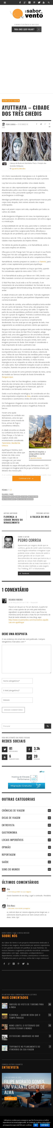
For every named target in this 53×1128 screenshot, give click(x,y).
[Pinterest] (34, 2)
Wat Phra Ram (33, 497)
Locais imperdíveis (12, 840)
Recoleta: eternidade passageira (19, 908)
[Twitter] (39, 2)
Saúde (5, 862)
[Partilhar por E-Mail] (49, 126)
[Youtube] (43, 2)
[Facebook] (20, 2)
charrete (42, 261)
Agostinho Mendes (18, 169)
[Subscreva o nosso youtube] (4, 757)
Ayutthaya (5, 497)
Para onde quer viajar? (26, 29)
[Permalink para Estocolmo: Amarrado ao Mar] (4, 1037)
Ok (36, 1125)
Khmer (17, 497)
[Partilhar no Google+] (45, 124)
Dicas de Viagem (11, 818)
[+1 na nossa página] (29, 757)
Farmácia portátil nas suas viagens (20, 892)
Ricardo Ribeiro (16, 599)
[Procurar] (5, 2)
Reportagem (9, 854)
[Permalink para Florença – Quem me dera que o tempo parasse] (4, 1016)
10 (50, 1025)
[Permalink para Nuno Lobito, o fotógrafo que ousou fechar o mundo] (4, 1027)
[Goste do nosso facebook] (29, 749)
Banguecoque (7, 377)
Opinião (6, 847)
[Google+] (24, 2)
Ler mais (44, 1125)
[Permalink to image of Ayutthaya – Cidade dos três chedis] (26, 146)
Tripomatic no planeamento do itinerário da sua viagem (24, 1048)
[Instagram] (29, 2)
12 (50, 1015)
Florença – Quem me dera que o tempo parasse (24, 1016)
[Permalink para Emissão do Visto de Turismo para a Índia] (4, 1005)
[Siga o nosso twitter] (4, 749)
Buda (12, 497)
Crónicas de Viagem (10, 100)
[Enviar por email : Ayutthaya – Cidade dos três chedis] (4, 510)
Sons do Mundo (11, 869)
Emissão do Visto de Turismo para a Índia (26, 1006)
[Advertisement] (26, 62)
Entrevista (8, 825)
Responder (34, 602)
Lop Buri (24, 497)
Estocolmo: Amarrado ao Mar (24, 1036)
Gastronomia (9, 832)
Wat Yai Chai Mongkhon (25, 499)
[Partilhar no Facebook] (36, 124)
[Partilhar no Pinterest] (49, 124)
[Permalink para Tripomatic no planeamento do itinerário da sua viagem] (4, 1048)
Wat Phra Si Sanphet (9, 499)
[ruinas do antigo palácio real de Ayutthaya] (40, 431)
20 (50, 1004)
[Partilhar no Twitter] (41, 124)
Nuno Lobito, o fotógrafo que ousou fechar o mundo (24, 1027)
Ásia (28, 396)
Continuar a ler (25, 478)
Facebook (25, 573)
